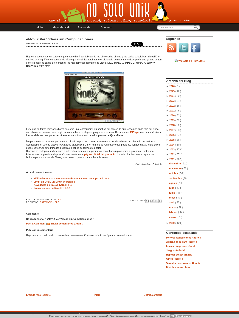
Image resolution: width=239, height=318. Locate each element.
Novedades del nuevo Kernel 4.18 (53, 185)
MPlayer (134, 132)
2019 (172, 120)
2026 (172, 86)
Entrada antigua (153, 294)
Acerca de (84, 27)
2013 (172, 149)
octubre (174, 173)
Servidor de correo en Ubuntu (183, 263)
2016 (172, 135)
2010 (172, 223)
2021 (172, 110)
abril (172, 202)
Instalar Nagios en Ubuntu (181, 246)
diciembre (175, 163)
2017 (172, 130)
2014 (172, 144)
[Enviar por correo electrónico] (147, 201)
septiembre (176, 178)
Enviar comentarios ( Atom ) (67, 223)
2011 (172, 159)
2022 (172, 105)
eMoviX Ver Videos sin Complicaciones (59, 39)
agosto (173, 183)
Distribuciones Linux (178, 267)
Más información (184, 316)
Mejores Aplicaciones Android (183, 237)
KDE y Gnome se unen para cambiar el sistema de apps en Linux (71, 178)
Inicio (39, 27)
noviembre (175, 168)
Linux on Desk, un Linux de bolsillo (54, 181)
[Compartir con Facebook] (160, 201)
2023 (172, 101)
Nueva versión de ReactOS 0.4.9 (52, 188)
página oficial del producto (99, 154)
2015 (172, 139)
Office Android (174, 258)
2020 (172, 115)
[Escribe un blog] (151, 201)
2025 (172, 91)
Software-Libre (49, 202)
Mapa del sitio (62, 27)
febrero (173, 212)
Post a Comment (36, 223)
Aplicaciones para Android (181, 241)
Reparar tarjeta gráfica (179, 254)
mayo (172, 197)
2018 (172, 125)
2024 (172, 96)
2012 (172, 154)
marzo (173, 207)
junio (172, 192)
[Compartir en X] (156, 201)
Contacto (106, 27)
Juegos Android (175, 250)
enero (172, 217)
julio (172, 187)
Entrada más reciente (38, 294)
